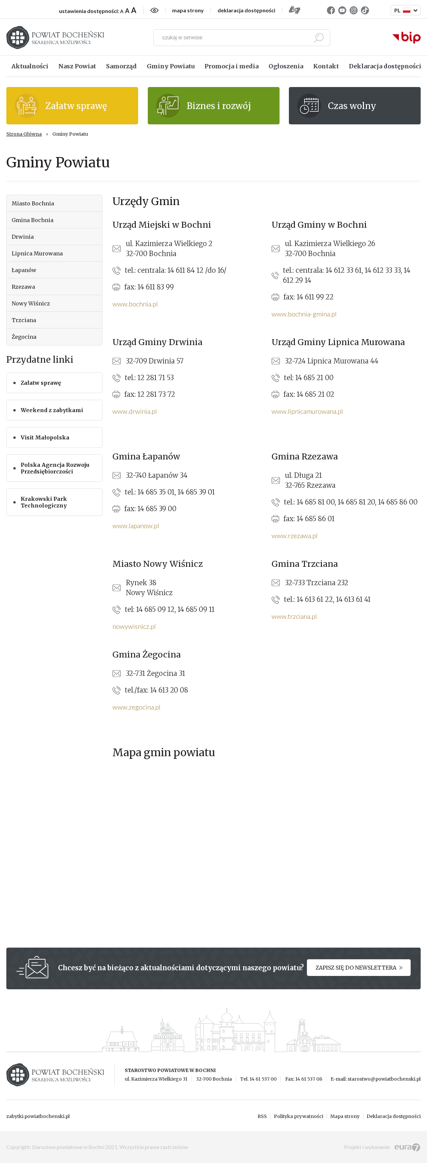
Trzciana (24, 320)
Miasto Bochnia (33, 203)
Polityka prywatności (298, 1116)
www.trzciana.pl (294, 616)
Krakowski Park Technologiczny (44, 502)
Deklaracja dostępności (385, 66)
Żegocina (24, 336)
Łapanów (24, 270)
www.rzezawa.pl (295, 535)
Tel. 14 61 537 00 (258, 1079)
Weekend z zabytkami (52, 410)
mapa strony (188, 10)
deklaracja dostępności (246, 10)
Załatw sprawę (41, 382)
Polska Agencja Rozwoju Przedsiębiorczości (55, 468)
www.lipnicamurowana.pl (307, 411)
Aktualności (29, 66)
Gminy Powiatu (170, 66)
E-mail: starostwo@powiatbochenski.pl (376, 1079)
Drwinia (23, 236)
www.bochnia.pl (135, 304)
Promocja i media (231, 66)
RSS (262, 1116)
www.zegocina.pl (136, 707)
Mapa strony (345, 1116)
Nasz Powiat (77, 66)
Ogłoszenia (286, 66)
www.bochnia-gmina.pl (304, 314)
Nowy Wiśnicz (31, 303)
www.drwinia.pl (134, 411)
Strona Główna (24, 134)
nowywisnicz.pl (134, 626)
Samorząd (121, 66)
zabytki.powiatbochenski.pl (38, 1116)
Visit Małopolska (45, 437)
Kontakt (326, 66)
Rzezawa (23, 286)
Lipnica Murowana (37, 253)
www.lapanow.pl (135, 525)
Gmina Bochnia (32, 220)
